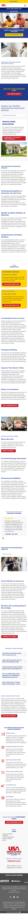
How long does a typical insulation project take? (11, 683)
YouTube (14, 897)
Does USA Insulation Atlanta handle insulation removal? (12, 667)
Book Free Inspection (14, 8)
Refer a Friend (8, 834)
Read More (10, 531)
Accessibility (14, 887)
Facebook (10, 897)
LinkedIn (17, 897)
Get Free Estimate (14, 94)
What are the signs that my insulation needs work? (12, 661)
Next (25, 526)
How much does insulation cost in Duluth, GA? (11, 654)
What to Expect (8, 450)
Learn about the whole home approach (12, 138)
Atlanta (14, 1)
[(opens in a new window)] (15, 881)
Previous (3, 526)
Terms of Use (22, 887)
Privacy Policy (6, 887)
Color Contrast (20, 912)
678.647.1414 (14, 11)
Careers (5, 835)
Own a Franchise (8, 837)
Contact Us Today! (9, 636)
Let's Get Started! (9, 715)
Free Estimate (7, 838)
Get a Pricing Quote (10, 405)
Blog (4, 840)
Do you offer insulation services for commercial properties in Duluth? (11, 675)
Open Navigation (25, 5)
